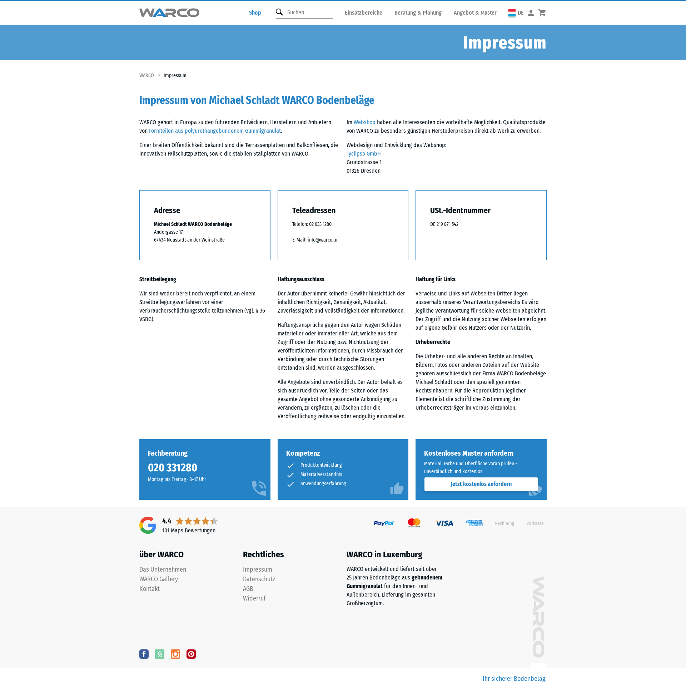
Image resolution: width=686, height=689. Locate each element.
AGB (248, 589)
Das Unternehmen (162, 569)
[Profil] (531, 13)
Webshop (365, 122)
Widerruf (254, 598)
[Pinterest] (191, 653)
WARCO (146, 75)
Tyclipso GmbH (364, 153)
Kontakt (149, 589)
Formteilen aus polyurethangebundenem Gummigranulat (215, 130)
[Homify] (160, 653)
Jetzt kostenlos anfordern (481, 484)
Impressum (257, 569)
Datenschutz (259, 579)
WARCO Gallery (158, 579)
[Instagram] (175, 653)
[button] (516, 13)
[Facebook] (144, 653)
